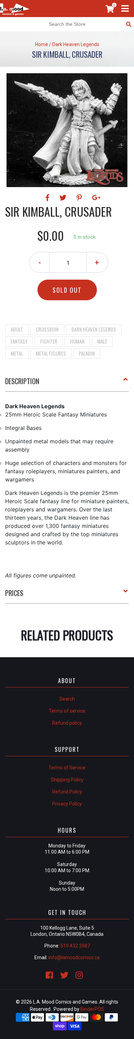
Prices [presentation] (14, 593)
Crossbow (47, 329)
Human (77, 341)
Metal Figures (51, 353)
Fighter (48, 341)
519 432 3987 (75, 946)
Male (102, 341)
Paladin (87, 353)
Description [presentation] (22, 381)
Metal (17, 353)
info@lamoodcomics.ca (74, 957)
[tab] (67, 384)
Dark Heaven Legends (93, 329)
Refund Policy (67, 791)
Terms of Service (67, 767)
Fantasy (19, 341)
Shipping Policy (67, 779)
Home (41, 44)
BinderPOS (92, 1009)
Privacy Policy (67, 804)
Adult (17, 329)
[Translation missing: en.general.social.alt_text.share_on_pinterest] (80, 198)
